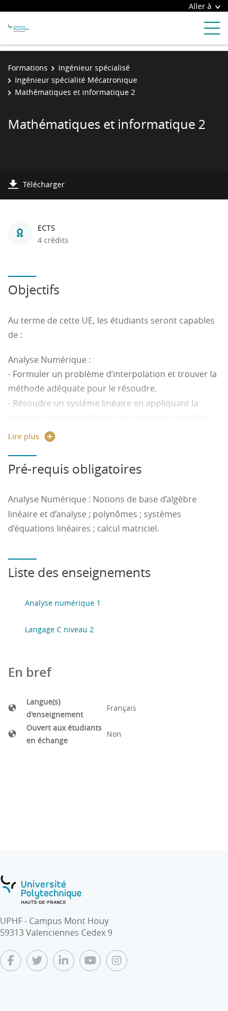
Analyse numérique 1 (63, 603)
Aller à (200, 6)
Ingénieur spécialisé (94, 68)
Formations (28, 68)
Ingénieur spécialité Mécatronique (76, 80)
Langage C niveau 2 (59, 629)
